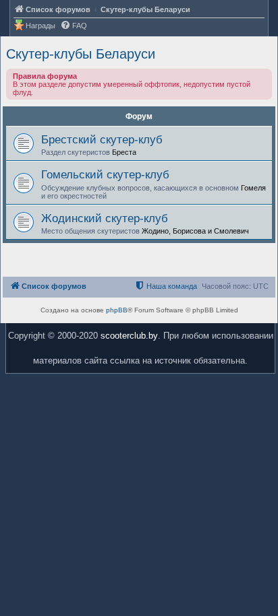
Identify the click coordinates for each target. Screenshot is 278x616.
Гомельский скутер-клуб (105, 174)
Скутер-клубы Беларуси (80, 53)
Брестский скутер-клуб (102, 139)
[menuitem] (73, 26)
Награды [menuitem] (40, 26)
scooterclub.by (129, 336)
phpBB (117, 310)
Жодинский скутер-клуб (104, 218)
